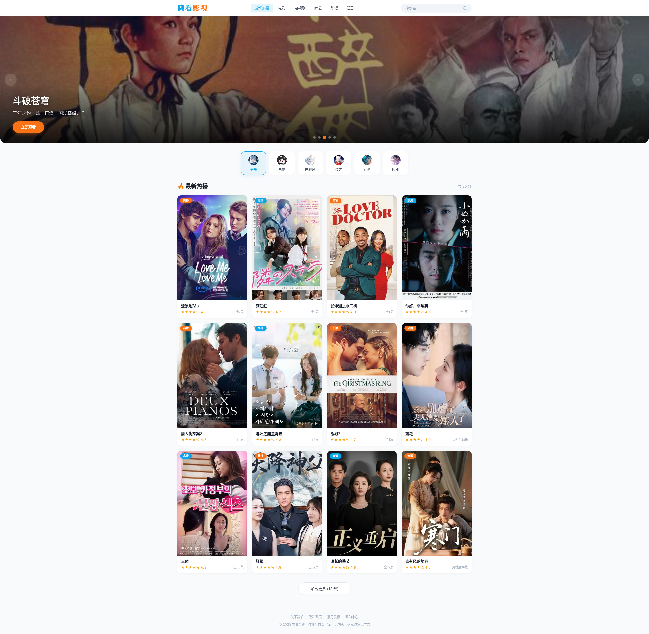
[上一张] (11, 80)
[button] (253, 163)
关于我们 (297, 617)
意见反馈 (333, 617)
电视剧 (300, 8)
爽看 (192, 8)
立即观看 (28, 127)
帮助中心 (351, 617)
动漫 (334, 8)
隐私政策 (315, 617)
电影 (282, 8)
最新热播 (261, 8)
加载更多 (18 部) (324, 589)
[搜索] (465, 8)
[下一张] (638, 80)
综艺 (318, 8)
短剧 (350, 8)
